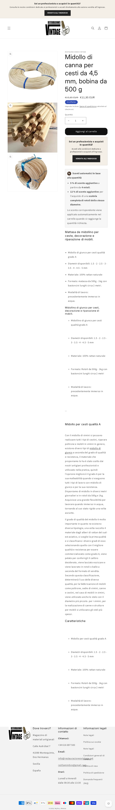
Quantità (69, 114)
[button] (9, 28)
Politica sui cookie (92, 742)
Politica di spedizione (93, 772)
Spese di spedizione (88, 106)
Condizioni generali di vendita (94, 757)
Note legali (88, 735)
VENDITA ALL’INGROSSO (57, 13)
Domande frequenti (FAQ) (92, 781)
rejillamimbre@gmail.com (72, 765)
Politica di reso (90, 766)
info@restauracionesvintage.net (75, 758)
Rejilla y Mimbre (60, 808)
